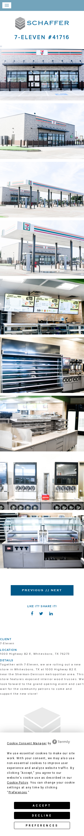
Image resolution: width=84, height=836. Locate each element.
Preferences (42, 825)
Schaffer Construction (42, 23)
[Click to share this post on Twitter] (42, 614)
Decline (42, 815)
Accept (42, 805)
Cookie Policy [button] (17, 782)
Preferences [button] (18, 792)
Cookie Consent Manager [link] (27, 743)
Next (53, 590)
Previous (33, 590)
